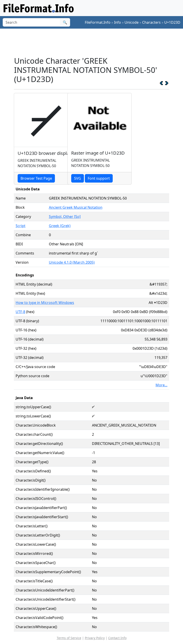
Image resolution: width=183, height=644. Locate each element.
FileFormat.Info (97, 22)
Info (117, 22)
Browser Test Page (36, 178)
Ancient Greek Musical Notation (75, 207)
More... (161, 385)
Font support (99, 178)
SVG (77, 178)
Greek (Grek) (60, 225)
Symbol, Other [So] (65, 216)
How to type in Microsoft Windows (45, 302)
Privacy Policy (95, 638)
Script (20, 225)
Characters (151, 22)
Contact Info (117, 638)
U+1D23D (172, 22)
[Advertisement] (95, 42)
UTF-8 (20, 311)
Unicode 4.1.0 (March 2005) (72, 262)
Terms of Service (69, 638)
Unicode (132, 22)
